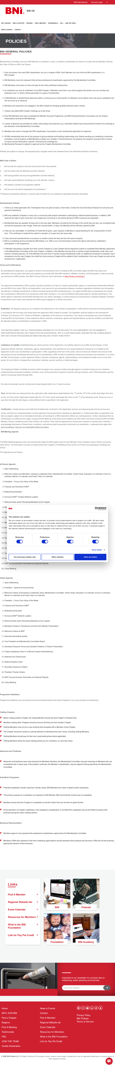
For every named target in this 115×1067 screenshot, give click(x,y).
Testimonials (53, 23)
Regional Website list (20, 902)
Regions (29, 23)
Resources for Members (22, 917)
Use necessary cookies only (25, 557)
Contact (17, 30)
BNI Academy (86, 942)
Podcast (86, 907)
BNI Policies (83, 1018)
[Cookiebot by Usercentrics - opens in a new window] (96, 508)
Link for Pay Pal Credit (21, 935)
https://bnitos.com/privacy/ (74, 276)
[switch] (45, 541)
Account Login (97, 2)
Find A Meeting (40, 23)
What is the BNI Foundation (17, 926)
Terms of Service (85, 1021)
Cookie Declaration (11, 1046)
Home (5, 1008)
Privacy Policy (84, 1015)
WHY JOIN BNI (5, 23)
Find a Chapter (18, 23)
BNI (57, 907)
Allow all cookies (90, 557)
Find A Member (16, 894)
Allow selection (58, 557)
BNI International (80, 2)
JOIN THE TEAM (70, 23)
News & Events (6, 30)
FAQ (61, 23)
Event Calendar (17, 909)
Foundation (57, 942)
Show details (97, 550)
